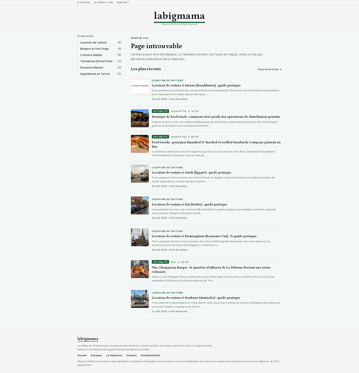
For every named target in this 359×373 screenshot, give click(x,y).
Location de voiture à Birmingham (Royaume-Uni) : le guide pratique (204, 236)
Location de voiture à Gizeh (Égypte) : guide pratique (191, 172)
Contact (122, 2)
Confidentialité (150, 355)
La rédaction (103, 2)
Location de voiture (167, 80)
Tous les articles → (269, 69)
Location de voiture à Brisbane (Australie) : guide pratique (196, 298)
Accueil (82, 355)
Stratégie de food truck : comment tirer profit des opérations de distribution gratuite (216, 117)
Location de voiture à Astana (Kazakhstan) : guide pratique (196, 85)
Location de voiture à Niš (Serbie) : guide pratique (189, 204)
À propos (83, 2)
